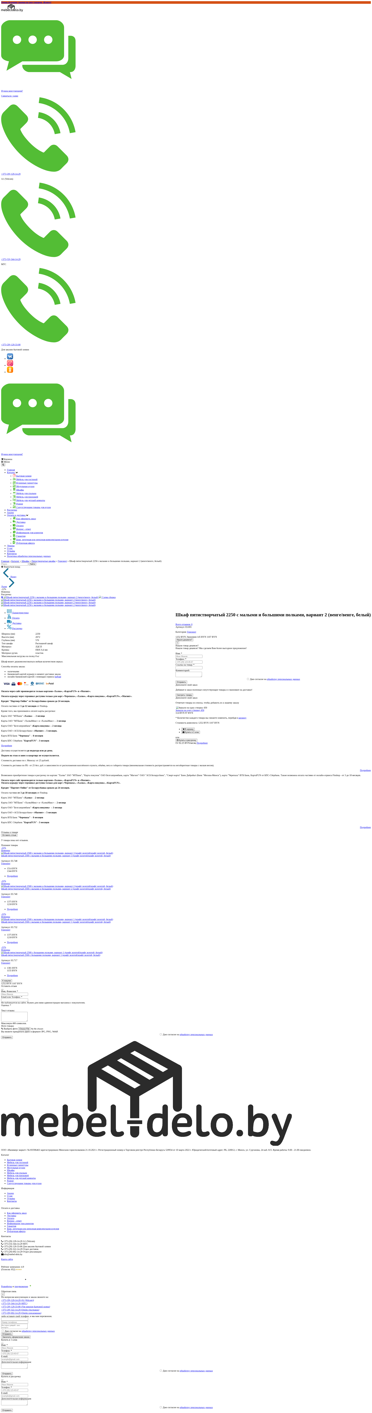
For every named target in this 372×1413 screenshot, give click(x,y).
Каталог (15, 561)
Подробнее (202, 743)
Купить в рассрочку (187, 740)
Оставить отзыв (9, 835)
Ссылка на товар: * (185, 665)
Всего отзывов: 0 (184, 624)
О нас (10, 548)
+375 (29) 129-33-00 (10, 344)
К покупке (6, 981)
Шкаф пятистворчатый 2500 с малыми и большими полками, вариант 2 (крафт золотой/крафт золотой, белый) (56, 889)
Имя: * (179, 653)
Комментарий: (183, 670)
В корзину (189, 729)
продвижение (21, 1286)
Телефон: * (181, 659)
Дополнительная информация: (16, 1362)
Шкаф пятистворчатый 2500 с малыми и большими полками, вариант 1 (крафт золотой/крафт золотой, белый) (56, 922)
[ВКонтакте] (10, 358)
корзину (242, 718)
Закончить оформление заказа (15, 1337)
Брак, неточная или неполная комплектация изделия (33, 1228)
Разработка (6, 1286)
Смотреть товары (184, 695)
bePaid (58, 676)
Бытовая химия (14, 1160)
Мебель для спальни (17, 1173)
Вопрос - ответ (14, 1221)
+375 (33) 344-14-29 (10, 259)
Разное (10, 1181)
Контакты (12, 553)
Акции (10, 512)
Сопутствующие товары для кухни (24, 1183)
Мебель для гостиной (17, 1162)
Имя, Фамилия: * (9, 991)
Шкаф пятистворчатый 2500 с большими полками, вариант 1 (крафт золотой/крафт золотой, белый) (50, 955)
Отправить (181, 682)
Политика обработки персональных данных (29, 556)
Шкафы (25, 561)
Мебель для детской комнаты (21, 1178)
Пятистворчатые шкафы (44, 561)
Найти (32, 564)
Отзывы (11, 551)
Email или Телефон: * (11, 997)
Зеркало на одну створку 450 (190, 710)
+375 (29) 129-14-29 (10, 174)
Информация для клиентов (20, 1223)
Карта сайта (7, 1259)
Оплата (10, 1218)
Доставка (11, 1215)
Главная (11, 470)
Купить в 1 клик (191, 732)
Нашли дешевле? (184, 640)
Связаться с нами (9, 96)
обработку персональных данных (283, 679)
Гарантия (11, 1226)
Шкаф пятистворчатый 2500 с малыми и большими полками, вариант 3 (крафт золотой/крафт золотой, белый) (56, 855)
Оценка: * (6, 1005)
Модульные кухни (16, 1167)
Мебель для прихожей (18, 1175)
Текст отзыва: (8, 1010)
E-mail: (4, 1356)
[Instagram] (10, 365)
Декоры (11, 545)
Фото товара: (7, 1026)
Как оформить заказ (17, 1213)
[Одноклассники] (10, 372)
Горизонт (62, 561)
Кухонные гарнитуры (17, 1165)
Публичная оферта (16, 1231)
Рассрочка (12, 510)
